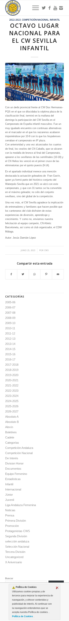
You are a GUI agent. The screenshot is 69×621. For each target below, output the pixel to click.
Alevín (9, 427)
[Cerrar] (57, 587)
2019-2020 (11, 375)
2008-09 (10, 317)
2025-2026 (11, 406)
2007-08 (10, 312)
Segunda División (16, 536)
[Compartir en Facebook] (11, 274)
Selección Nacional (17, 546)
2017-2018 (11, 364)
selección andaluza (17, 541)
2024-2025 (11, 401)
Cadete (9, 437)
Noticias (10, 510)
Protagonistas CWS (17, 531)
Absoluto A (12, 416)
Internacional (13, 489)
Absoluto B (12, 421)
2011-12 (10, 333)
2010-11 (10, 328)
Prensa (9, 515)
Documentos (13, 468)
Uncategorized (14, 557)
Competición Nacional (35, 19)
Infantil (55, 19)
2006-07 (10, 307)
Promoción (12, 525)
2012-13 (10, 338)
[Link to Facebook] (49, 8)
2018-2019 (11, 369)
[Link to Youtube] (55, 8)
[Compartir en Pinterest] (46, 274)
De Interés (11, 458)
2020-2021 (11, 380)
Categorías (12, 442)
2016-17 (10, 359)
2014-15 (10, 349)
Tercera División (15, 551)
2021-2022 (11, 385)
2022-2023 (15, 19)
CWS (46, 250)
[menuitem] (33, 8)
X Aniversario (13, 562)
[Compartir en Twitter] (23, 274)
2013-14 (10, 343)
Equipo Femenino (16, 473)
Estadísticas (13, 479)
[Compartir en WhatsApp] (34, 274)
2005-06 (10, 302)
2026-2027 (11, 411)
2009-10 (10, 323)
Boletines (11, 432)
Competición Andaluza (19, 447)
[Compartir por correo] (58, 274)
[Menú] (33, 8)
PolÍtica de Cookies (23, 616)
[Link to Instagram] (61, 8)
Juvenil (9, 499)
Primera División (15, 520)
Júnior (9, 494)
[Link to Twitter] (44, 8)
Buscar (9, 578)
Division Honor (14, 463)
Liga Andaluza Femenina (20, 505)
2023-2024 (11, 395)
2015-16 (10, 354)
